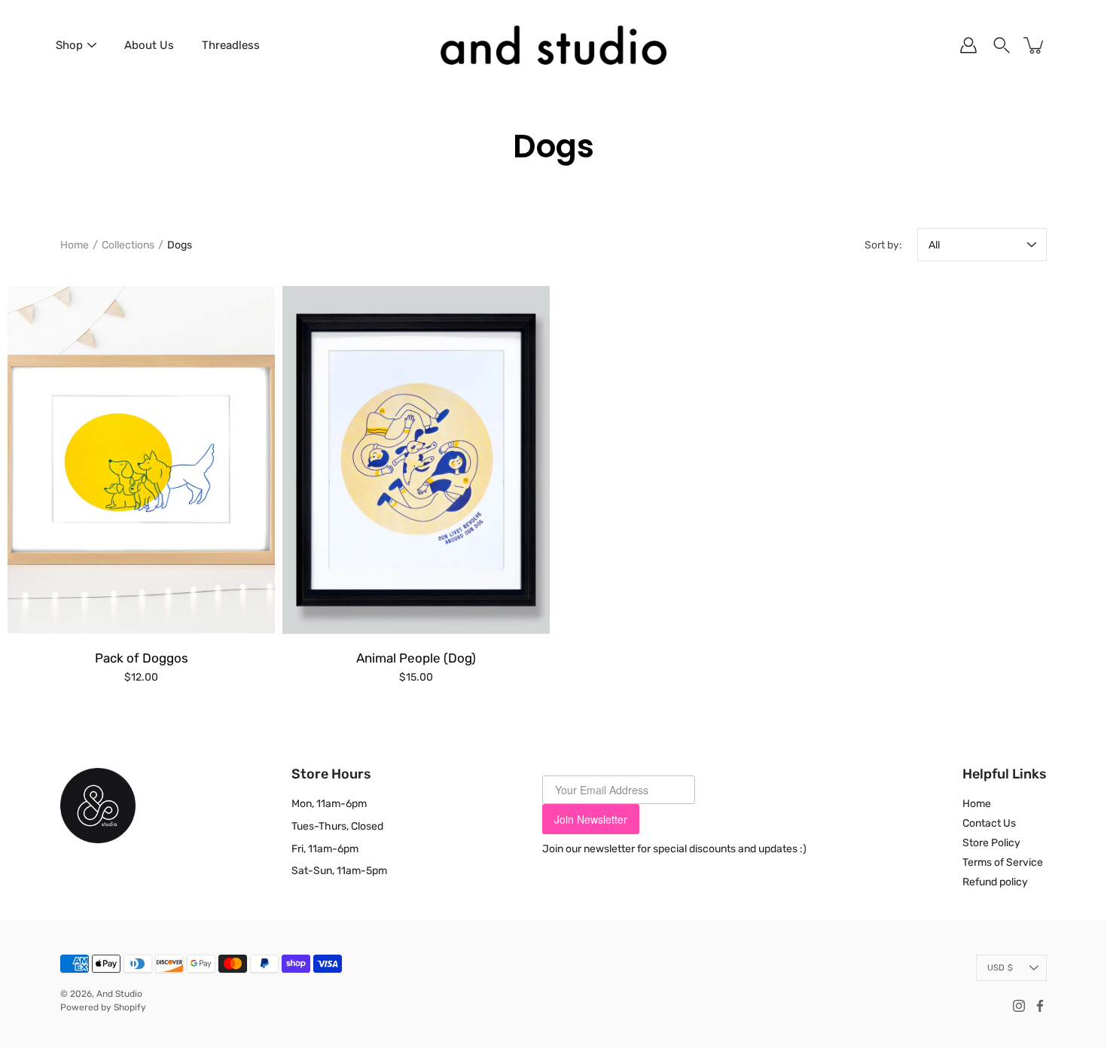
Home (74, 245)
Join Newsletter (590, 819)
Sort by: (883, 245)
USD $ (1000, 968)
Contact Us (989, 823)
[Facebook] (1040, 1006)
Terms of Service (1002, 862)
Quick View (141, 459)
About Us (149, 45)
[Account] (968, 45)
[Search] (1002, 45)
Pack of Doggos (141, 658)
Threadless (231, 45)
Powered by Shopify (103, 1007)
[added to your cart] (1035, 45)
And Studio (119, 994)
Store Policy (991, 842)
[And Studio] (553, 45)
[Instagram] (1019, 1006)
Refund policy (995, 882)
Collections (128, 245)
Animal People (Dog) (416, 658)
